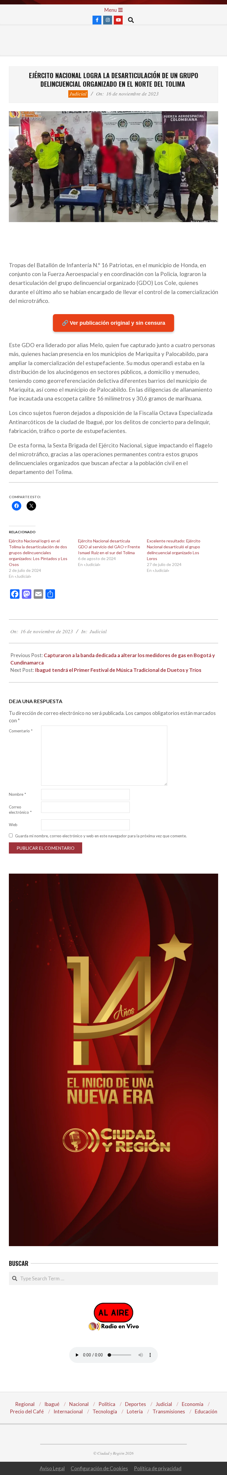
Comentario (21, 731)
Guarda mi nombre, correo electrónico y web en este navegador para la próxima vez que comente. (101, 836)
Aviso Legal (52, 1468)
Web (13, 824)
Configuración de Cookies (99, 1468)
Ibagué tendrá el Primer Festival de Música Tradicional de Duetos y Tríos (118, 670)
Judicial (78, 93)
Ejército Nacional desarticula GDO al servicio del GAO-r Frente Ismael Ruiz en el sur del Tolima (109, 546)
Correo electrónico (20, 810)
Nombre (17, 794)
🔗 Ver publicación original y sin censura (113, 323)
